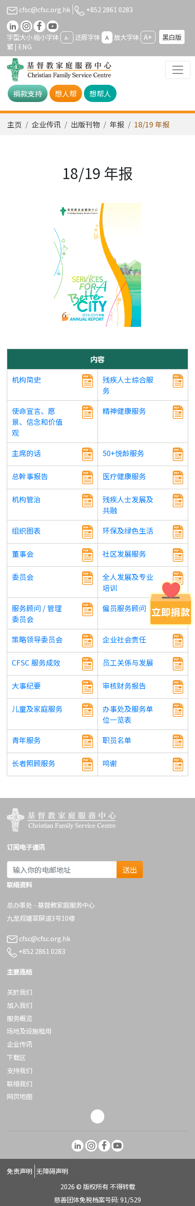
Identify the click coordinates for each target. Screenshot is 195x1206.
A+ (148, 36)
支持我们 (19, 1070)
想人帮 (66, 93)
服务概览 (19, 1018)
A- (66, 37)
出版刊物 (85, 124)
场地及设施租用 (29, 1031)
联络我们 (19, 1083)
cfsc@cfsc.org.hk (44, 9)
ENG (25, 46)
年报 (117, 124)
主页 (14, 124)
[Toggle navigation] (177, 70)
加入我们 (19, 1005)
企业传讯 (46, 124)
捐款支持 (27, 93)
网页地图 (19, 1096)
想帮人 (100, 93)
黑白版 (171, 37)
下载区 (16, 1057)
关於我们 (19, 992)
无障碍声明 (52, 1171)
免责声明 (19, 1171)
